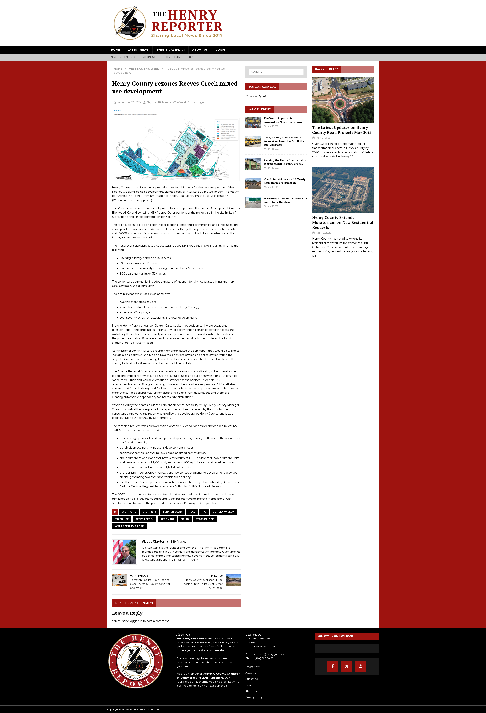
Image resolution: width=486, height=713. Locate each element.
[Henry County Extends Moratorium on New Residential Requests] (343, 190)
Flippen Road (172, 511)
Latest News (138, 49)
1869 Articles (178, 541)
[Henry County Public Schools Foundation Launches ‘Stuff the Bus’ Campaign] (253, 141)
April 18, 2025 (323, 232)
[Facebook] (332, 666)
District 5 (149, 511)
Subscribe (251, 678)
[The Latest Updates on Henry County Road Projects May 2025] (343, 100)
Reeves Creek (144, 519)
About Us (200, 49)
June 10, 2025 (273, 206)
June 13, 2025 (273, 126)
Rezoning (167, 519)
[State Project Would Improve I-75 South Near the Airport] (253, 202)
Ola (191, 57)
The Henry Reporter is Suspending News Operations (283, 119)
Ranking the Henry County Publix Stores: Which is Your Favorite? (285, 161)
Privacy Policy (253, 697)
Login (220, 49)
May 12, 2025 (323, 137)
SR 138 (185, 519)
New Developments (123, 57)
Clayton (151, 102)
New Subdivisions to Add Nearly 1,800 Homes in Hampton (284, 180)
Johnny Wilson (224, 511)
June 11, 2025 (273, 187)
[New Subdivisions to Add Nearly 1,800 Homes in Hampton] (253, 183)
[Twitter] (346, 666)
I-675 (192, 511)
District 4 (129, 511)
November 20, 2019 (129, 102)
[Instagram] (360, 666)
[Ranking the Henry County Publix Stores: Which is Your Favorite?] (253, 164)
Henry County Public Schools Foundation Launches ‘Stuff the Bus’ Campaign (284, 141)
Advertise (251, 672)
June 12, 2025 (273, 167)
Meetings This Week (174, 102)
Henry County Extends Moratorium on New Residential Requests (342, 222)
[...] (351, 156)
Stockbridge (196, 102)
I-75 (204, 511)
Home (115, 49)
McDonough (150, 57)
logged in (136, 621)
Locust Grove (173, 57)
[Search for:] (277, 72)
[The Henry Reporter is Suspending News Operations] (253, 122)
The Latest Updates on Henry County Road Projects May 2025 (342, 130)
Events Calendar (170, 49)
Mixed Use (122, 519)
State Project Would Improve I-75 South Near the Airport (285, 200)
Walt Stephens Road (129, 526)
